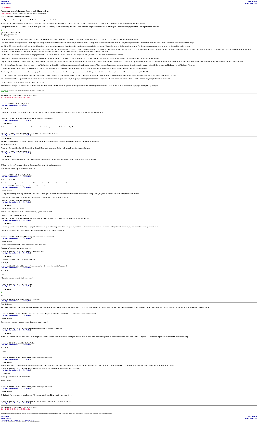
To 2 (20, 187)
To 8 (20, 388)
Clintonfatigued (29, 237)
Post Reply (5, 105)
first (2, 97)
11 (1, 266)
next (26, 97)
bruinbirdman (28, 104)
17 (1, 357)
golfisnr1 (27, 133)
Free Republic (5, 1)
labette (27, 266)
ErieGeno (27, 200)
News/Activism (252, 1)
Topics (247, 3)
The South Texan (30, 314)
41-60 (14, 97)
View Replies (23, 105)
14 (1, 314)
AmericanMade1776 (30, 118)
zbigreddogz (28, 284)
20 (1, 401)
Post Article (253, 3)
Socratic (27, 328)
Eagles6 (27, 251)
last (29, 97)
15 (1, 328)
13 (1, 299)
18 (1, 368)
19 (1, 386)
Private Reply (13, 105)
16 (1, 343)
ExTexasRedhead (30, 343)
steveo (27, 299)
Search (8, 3)
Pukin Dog (28, 368)
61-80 (18, 97)
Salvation (28, 357)
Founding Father (30, 401)
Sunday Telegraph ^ (6, 13)
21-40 (9, 97)
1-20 (5, 97)
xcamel (26, 186)
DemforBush (28, 175)
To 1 (20, 120)
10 (1, 251)
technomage (28, 218)
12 (1, 284)
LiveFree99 (27, 151)
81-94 (23, 97)
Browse (3, 3)
